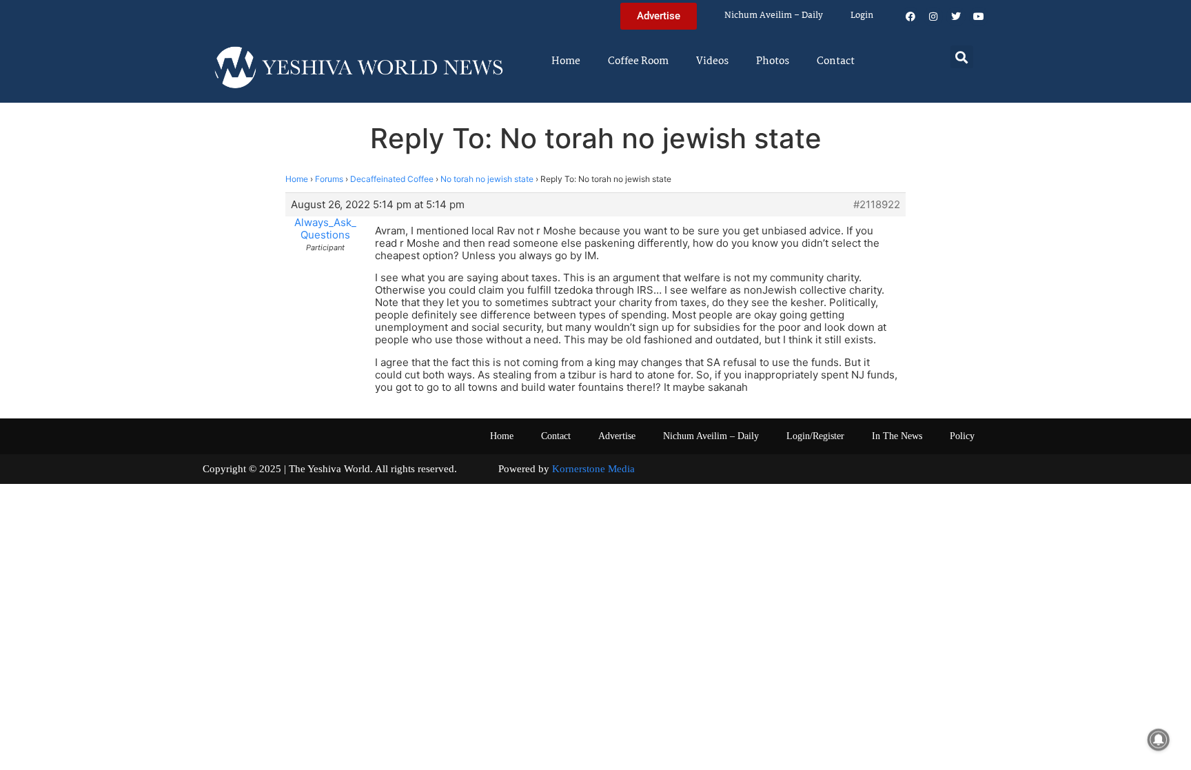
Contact (836, 61)
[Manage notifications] (1159, 740)
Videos (712, 61)
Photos (772, 61)
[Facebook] (910, 16)
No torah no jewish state (486, 179)
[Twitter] (956, 16)
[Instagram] (933, 16)
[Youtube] (978, 16)
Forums (329, 179)
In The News (897, 436)
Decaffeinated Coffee (392, 179)
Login (862, 15)
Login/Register (815, 436)
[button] (961, 56)
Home (565, 61)
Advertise (616, 436)
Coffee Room (638, 61)
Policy (962, 436)
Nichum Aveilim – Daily (773, 15)
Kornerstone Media (593, 468)
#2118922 (876, 205)
